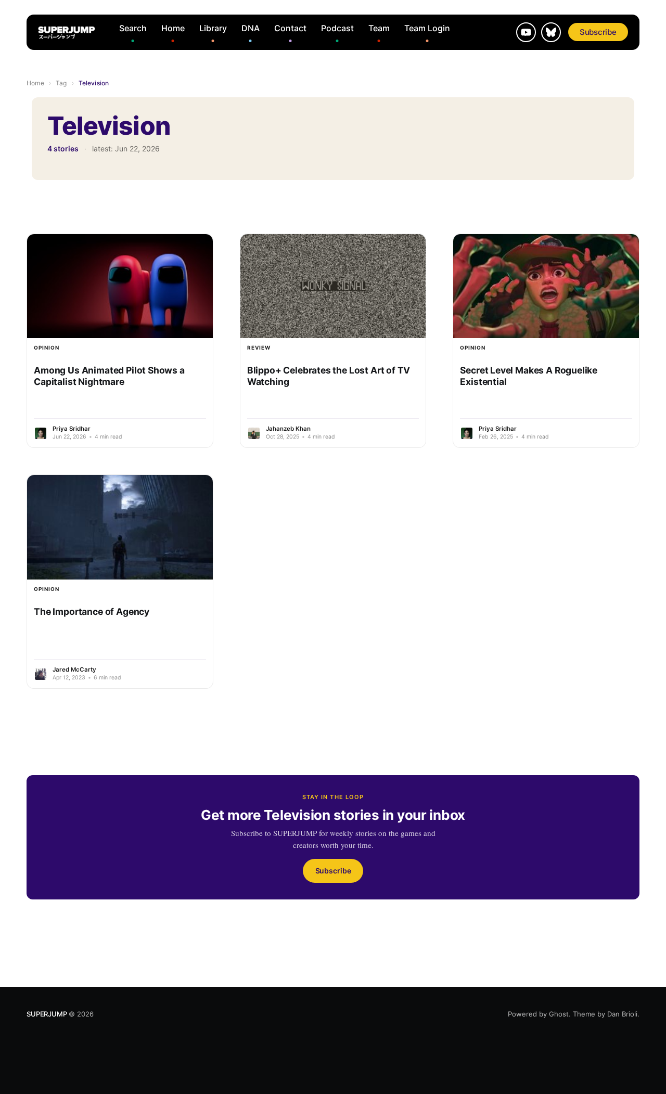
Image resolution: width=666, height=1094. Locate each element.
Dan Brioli (622, 1014)
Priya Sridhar (72, 428)
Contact (290, 28)
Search (133, 28)
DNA (250, 28)
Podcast (337, 28)
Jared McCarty (74, 669)
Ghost (559, 1014)
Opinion (46, 347)
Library (213, 28)
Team (379, 28)
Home (173, 28)
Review (259, 347)
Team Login (427, 28)
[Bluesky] (551, 32)
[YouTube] (526, 32)
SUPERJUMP (47, 1014)
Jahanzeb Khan (288, 428)
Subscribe (598, 32)
